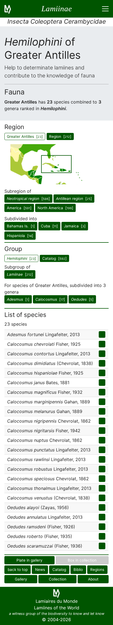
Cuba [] (49, 226)
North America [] (55, 208)
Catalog (59, 569)
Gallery (21, 579)
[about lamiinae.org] (11, 9)
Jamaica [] (75, 226)
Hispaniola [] (20, 235)
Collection (57, 579)
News (40, 569)
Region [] (60, 136)
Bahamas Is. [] (21, 226)
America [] (19, 208)
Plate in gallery (29, 560)
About (93, 579)
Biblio (78, 569)
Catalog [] (54, 258)
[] (28, 198)
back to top (18, 569)
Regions (97, 569)
